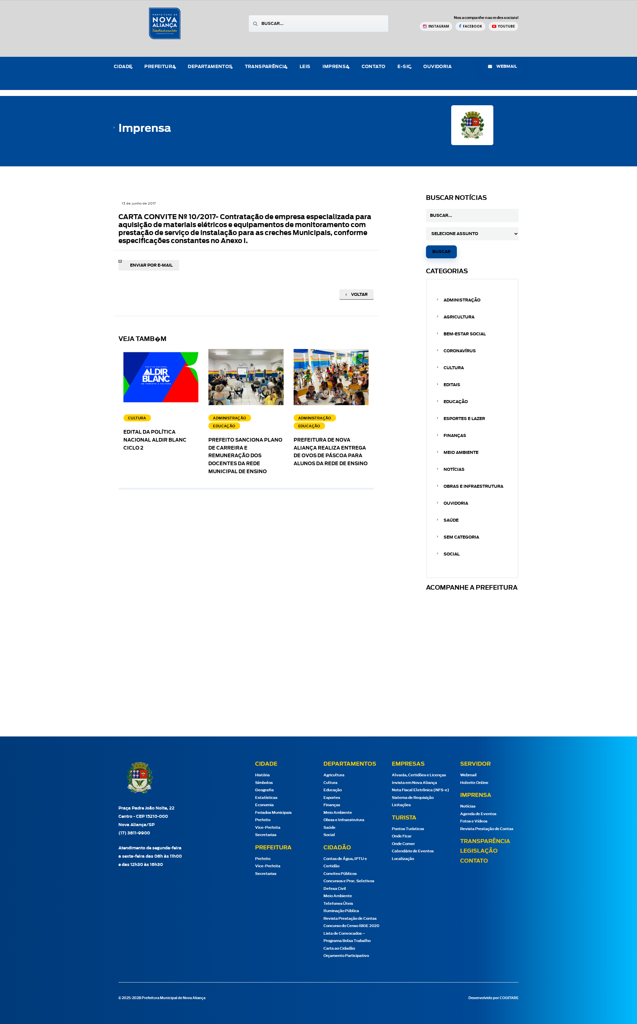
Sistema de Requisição (413, 798)
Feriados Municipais (273, 812)
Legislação (479, 851)
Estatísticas (266, 798)
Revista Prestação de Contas (350, 918)
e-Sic (404, 67)
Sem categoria (461, 537)
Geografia (264, 790)
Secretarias (265, 835)
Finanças (455, 436)
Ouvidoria (437, 67)
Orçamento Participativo (346, 956)
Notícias (454, 469)
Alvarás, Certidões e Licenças (419, 775)
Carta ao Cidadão (339, 948)
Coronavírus (460, 351)
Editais (452, 385)
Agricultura (459, 317)
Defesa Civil (334, 889)
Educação (456, 402)
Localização (403, 859)
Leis (305, 67)
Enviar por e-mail (151, 265)
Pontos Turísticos (408, 829)
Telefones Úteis (338, 903)
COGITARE (509, 998)
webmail (506, 66)
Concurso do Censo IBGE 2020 (351, 926)
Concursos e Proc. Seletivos (348, 881)
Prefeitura (160, 67)
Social (452, 554)
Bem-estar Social (465, 334)
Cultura (454, 368)
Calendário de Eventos (413, 851)
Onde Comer (403, 844)
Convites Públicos (340, 874)
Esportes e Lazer (464, 419)
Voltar (359, 295)
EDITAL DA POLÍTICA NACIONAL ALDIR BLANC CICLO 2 (154, 440)
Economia (264, 805)
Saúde (451, 520)
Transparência (485, 841)
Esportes (331, 798)
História (262, 775)
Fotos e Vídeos (473, 821)
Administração (462, 300)
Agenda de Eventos (478, 814)
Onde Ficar (401, 836)
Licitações (401, 805)
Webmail (468, 775)
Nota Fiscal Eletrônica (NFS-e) (420, 790)
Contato (374, 67)
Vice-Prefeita (267, 827)
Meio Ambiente (461, 453)
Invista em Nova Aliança (414, 783)
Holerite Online (474, 783)
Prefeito (262, 820)
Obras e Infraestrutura (473, 486)
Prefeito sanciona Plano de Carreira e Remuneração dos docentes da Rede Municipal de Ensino (245, 456)
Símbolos (264, 783)
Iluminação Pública (341, 911)
